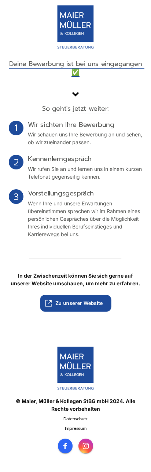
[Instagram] (85, 446)
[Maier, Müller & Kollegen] (75, 27)
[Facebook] (65, 446)
